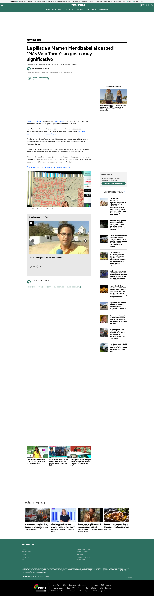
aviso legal (80, 554)
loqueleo (96, 590)
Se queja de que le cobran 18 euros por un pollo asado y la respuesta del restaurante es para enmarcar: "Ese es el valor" (116, 526)
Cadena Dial (87, 588)
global (54, 9)
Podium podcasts (73, 590)
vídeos (71, 9)
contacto (25, 554)
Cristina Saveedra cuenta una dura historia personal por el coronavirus (36, 461)
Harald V (77, 1)
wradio (74, 588)
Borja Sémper (41, 1)
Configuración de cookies (84, 549)
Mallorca (130, 1)
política (47, 9)
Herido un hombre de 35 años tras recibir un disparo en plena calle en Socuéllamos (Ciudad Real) (118, 347)
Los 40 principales (65, 585)
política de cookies (82, 552)
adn (102, 585)
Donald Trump (70, 1)
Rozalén (92, 1)
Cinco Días (81, 588)
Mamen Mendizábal (34, 121)
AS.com (96, 585)
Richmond (55, 590)
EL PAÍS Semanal (94, 588)
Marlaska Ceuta (22, 1)
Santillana (73, 585)
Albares (30, 1)
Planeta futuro (100, 588)
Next (85, 241)
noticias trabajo (91, 9)
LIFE (66, 9)
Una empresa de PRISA (40, 586)
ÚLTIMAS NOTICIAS (104, 9)
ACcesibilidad (81, 559)
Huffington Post (59, 588)
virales (60, 9)
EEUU (141, 1)
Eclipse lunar (99, 1)
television (31, 287)
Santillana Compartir (83, 585)
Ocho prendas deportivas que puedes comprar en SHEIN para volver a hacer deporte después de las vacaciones (113, 107)
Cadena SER (90, 585)
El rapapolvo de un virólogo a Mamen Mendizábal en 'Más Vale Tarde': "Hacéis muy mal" (80, 462)
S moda (88, 590)
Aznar (35, 1)
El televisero (79, 9)
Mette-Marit (85, 1)
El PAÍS (56, 585)
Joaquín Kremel (108, 1)
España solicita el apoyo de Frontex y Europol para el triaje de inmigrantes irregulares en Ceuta (118, 306)
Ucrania (136, 1)
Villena (124, 1)
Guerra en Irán (61, 1)
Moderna (64, 590)
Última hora (143, 5)
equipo (24, 549)
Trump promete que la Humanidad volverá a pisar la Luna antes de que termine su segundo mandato (118, 319)
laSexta (48, 287)
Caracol (109, 585)
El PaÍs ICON (80, 590)
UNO (69, 588)
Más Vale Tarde (60, 121)
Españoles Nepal (51, 1)
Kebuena (107, 588)
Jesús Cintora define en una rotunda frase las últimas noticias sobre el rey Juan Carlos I (58, 462)
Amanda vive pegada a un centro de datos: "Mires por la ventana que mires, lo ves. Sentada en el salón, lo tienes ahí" (118, 225)
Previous (33, 241)
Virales (34, 40)
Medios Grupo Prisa (40, 591)
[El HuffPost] (78, 5)
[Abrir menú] (2, 5)
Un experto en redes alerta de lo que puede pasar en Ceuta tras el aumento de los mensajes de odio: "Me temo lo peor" (117, 333)
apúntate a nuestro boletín (113, 183)
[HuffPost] (28, 544)
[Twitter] (36, 266)
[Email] (40, 266)
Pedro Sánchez (117, 1)
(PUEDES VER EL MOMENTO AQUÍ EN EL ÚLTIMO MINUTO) (48, 167)
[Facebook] (32, 266)
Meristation (105, 590)
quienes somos (26, 552)
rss (23, 559)
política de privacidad (83, 557)
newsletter (25, 557)
